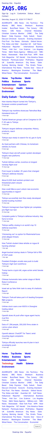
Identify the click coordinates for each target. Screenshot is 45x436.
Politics (5, 81)
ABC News (19, 23)
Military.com (32, 52)
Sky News (30, 62)
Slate (40, 62)
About (37, 13)
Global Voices (36, 41)
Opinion (22, 84)
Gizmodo (25, 41)
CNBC (29, 33)
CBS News (15, 31)
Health (19, 88)
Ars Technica (32, 23)
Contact (5, 16)
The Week (37, 70)
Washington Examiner (20, 70)
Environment (8, 91)
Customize (21, 13)
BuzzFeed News (17, 28)
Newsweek (13, 54)
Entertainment (9, 84)
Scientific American (15, 62)
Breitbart (28, 25)
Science (29, 88)
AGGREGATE (7, 23)
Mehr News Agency (17, 52)
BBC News (17, 25)
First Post (6, 41)
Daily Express (15, 36)
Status (30, 13)
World (27, 78)
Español (17, 3)
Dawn (39, 36)
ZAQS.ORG (14, 8)
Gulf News (37, 44)
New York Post (26, 54)
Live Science (24, 49)
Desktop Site (7, 3)
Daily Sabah (29, 36)
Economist (34, 73)
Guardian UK (25, 44)
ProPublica (30, 60)
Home (5, 78)
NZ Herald (20, 57)
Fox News (16, 41)
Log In (12, 13)
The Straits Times (34, 65)
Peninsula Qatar (17, 60)
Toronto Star (29, 68)
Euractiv (21, 39)
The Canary (32, 28)
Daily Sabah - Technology (18, 96)
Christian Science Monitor (13, 33)
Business (16, 81)
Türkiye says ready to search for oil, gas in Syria (21, 138)
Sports (27, 81)
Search (37, 426)
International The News (11, 68)
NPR (35, 54)
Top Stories (16, 78)
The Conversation (21, 73)
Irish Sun (13, 49)
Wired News (7, 73)
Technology (7, 88)
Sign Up (5, 13)
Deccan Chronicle (9, 39)
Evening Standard (34, 39)
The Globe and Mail (10, 44)
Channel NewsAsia (33, 31)
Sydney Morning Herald (12, 65)
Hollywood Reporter (11, 47)
